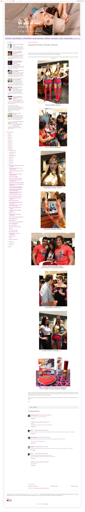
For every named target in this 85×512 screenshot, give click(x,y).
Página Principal (54, 486)
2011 (9, 148)
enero (10, 244)
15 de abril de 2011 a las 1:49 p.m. (41, 446)
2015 (9, 142)
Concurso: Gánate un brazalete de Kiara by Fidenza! (17, 97)
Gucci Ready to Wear (13, 231)
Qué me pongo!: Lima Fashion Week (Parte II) (15, 174)
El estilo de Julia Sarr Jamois (15, 226)
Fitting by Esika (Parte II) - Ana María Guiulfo (15, 169)
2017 (9, 138)
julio (10, 158)
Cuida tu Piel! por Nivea (13, 105)
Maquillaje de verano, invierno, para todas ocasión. (15, 205)
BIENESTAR (47, 38)
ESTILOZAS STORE (68, 38)
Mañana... (11, 172)
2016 (9, 140)
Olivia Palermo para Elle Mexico (16, 221)
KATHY (32, 446)
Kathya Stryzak (34, 415)
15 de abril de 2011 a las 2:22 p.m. (42, 461)
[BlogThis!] (31, 407)
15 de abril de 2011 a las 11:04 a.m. (41, 430)
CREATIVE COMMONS (34, 494)
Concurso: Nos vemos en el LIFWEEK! (18, 71)
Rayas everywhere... (13, 225)
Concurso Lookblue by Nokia (15, 194)
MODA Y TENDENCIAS (17, 38)
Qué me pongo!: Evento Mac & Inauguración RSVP (15, 190)
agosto (10, 157)
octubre (11, 153)
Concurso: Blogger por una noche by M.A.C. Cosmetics (18, 62)
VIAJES (60, 38)
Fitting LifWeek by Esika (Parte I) (16, 170)
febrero (11, 242)
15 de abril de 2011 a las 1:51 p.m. (41, 453)
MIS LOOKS (8, 38)
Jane (32, 430)
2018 (9, 137)
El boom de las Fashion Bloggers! (16, 216)
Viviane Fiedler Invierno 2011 (15, 196)
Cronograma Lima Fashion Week (16, 182)
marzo (10, 241)
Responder (33, 418)
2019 (9, 135)
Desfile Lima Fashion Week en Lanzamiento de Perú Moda (15, 187)
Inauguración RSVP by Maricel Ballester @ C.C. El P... (15, 193)
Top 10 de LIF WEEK (13, 176)
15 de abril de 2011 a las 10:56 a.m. (43, 422)
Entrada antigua (74, 486)
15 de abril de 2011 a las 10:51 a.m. (45, 415)
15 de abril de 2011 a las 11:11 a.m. (43, 437)
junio (10, 160)
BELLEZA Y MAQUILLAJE (38, 38)
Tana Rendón (34, 437)
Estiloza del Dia (12, 220)
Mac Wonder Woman (14, 200)
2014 (9, 143)
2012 (9, 147)
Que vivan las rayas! (13, 230)
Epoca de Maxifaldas (13, 218)
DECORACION (55, 38)
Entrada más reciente (32, 486)
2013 (9, 145)
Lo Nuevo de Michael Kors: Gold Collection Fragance (17, 52)
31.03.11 (10, 237)
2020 (9, 133)
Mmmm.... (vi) (12, 212)
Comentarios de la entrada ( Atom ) (41, 488)
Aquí (58, 54)
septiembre (11, 155)
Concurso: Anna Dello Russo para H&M (17, 79)
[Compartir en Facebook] (34, 407)
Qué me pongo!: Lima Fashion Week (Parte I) (15, 180)
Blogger (46, 503)
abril (10, 164)
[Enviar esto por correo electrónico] (30, 407)
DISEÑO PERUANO (27, 38)
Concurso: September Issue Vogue (17, 88)
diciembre (11, 150)
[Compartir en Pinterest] (36, 407)
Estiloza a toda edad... (13, 239)
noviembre (11, 152)
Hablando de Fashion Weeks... (15, 178)
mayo (10, 162)
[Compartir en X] (33, 407)
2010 (9, 246)
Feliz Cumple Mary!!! (13, 223)
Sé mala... (11, 228)
